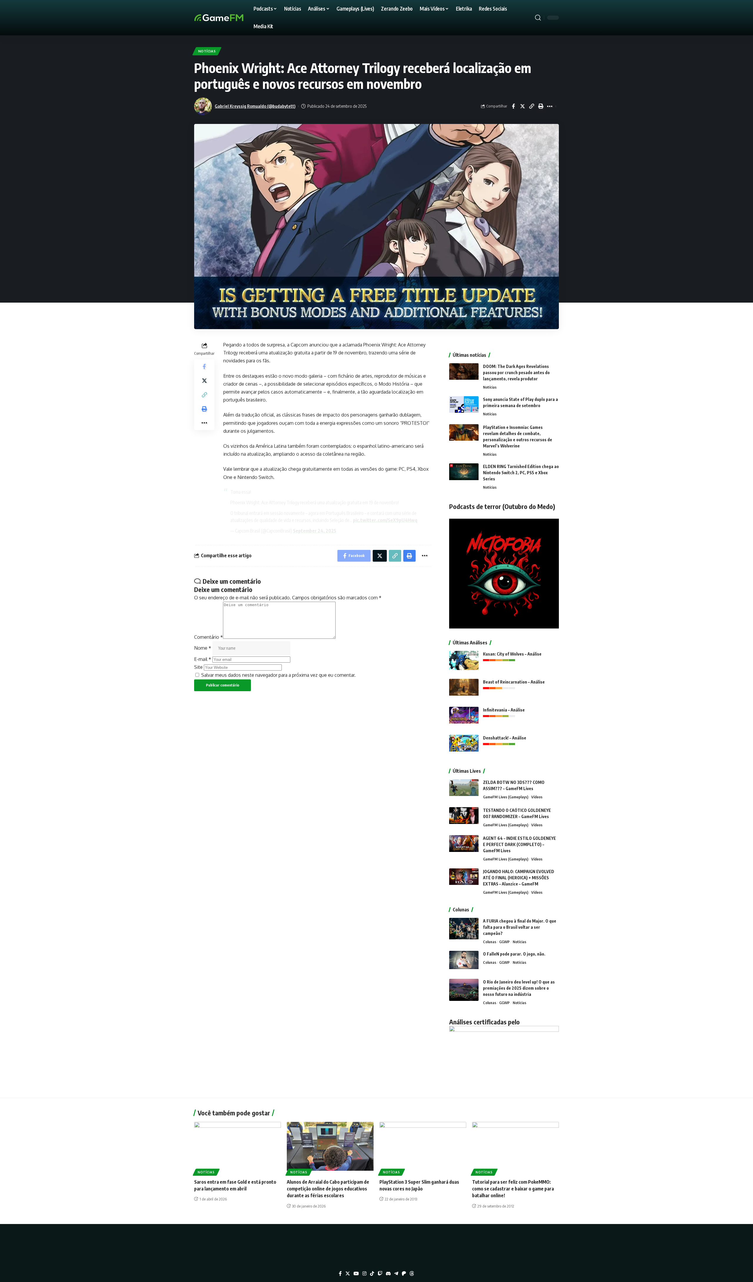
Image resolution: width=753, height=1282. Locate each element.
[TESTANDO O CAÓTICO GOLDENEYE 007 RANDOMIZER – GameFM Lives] (464, 818)
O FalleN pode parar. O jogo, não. (514, 953)
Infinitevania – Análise (504, 709)
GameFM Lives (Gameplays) (505, 797)
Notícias (207, 51)
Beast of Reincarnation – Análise (514, 681)
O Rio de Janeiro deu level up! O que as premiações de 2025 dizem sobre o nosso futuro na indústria (519, 988)
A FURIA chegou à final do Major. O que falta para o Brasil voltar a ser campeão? (519, 927)
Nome (202, 648)
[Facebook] (340, 1274)
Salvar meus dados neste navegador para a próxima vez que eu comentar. (278, 675)
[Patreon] (403, 1274)
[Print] (541, 106)
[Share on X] (522, 106)
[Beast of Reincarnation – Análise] (464, 690)
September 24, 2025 (314, 531)
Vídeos (536, 797)
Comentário (208, 637)
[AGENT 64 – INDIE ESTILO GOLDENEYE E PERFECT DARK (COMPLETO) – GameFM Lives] (464, 846)
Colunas (489, 941)
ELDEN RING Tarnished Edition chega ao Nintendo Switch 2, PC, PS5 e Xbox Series (521, 472)
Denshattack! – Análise (504, 737)
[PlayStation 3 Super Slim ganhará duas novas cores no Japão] (422, 1148)
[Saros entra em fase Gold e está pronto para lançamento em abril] (237, 1148)
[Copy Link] (531, 106)
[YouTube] (356, 1274)
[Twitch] (380, 1274)
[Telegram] (396, 1274)
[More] (550, 106)
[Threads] (412, 1274)
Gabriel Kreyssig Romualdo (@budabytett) (255, 106)
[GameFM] (229, 17)
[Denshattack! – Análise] (464, 746)
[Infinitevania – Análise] (464, 718)
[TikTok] (372, 1274)
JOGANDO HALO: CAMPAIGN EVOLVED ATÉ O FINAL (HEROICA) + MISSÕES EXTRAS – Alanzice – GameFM (518, 877)
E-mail (202, 659)
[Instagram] (364, 1274)
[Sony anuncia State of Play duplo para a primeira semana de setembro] (464, 407)
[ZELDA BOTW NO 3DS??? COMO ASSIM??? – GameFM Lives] (464, 790)
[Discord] (388, 1274)
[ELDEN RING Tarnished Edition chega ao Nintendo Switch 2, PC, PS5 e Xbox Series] (464, 474)
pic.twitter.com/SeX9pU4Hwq (385, 520)
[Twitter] (347, 1274)
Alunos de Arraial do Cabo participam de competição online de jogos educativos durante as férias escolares (328, 1188)
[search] (538, 18)
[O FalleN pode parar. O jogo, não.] (464, 962)
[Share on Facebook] (513, 106)
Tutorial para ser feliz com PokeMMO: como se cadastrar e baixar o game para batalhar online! (513, 1188)
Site (198, 667)
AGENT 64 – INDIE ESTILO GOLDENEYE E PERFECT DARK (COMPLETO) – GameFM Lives (519, 844)
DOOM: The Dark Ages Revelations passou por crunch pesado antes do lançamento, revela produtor (516, 372)
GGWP (504, 941)
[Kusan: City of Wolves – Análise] (464, 662)
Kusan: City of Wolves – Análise (512, 653)
